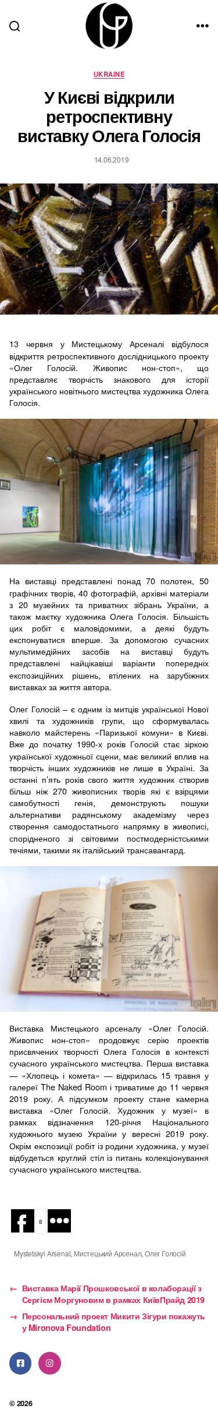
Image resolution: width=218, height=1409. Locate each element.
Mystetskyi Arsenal (42, 1253)
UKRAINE (109, 74)
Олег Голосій (165, 1253)
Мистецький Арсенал (107, 1253)
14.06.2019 (111, 159)
